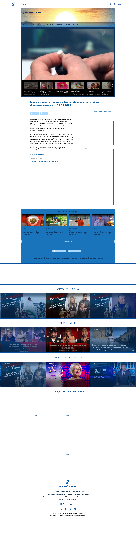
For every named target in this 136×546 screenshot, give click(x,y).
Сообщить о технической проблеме (103, 112)
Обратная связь (70, 497)
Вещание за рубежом (69, 504)
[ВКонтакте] (34, 113)
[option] (31, 88)
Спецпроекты (65, 491)
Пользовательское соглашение (53, 497)
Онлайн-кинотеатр (78, 491)
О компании (56, 491)
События (61, 500)
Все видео (85, 494)
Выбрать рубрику (71, 25)
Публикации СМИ (72, 500)
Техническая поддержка (85, 497)
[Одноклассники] (44, 113)
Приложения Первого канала (57, 494)
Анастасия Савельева (37, 154)
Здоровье (33, 161)
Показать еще (68, 242)
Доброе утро (32, 12)
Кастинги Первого (74, 494)
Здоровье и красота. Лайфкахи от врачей (48, 161)
